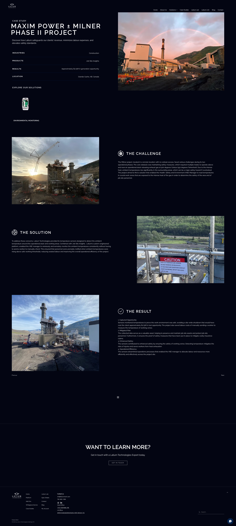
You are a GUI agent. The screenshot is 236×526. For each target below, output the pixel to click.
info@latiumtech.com (63, 496)
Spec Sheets (45, 497)
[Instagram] (58, 503)
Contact (44, 501)
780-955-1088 (61, 499)
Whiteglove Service (32, 505)
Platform (28, 497)
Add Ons (28, 501)
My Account (45, 508)
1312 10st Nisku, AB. (63, 507)
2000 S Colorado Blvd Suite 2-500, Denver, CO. (71, 512)
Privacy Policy (15, 519)
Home (28, 494)
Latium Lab (45, 494)
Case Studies (30, 508)
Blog (43, 505)
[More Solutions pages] (176, 9)
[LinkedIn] (61, 503)
